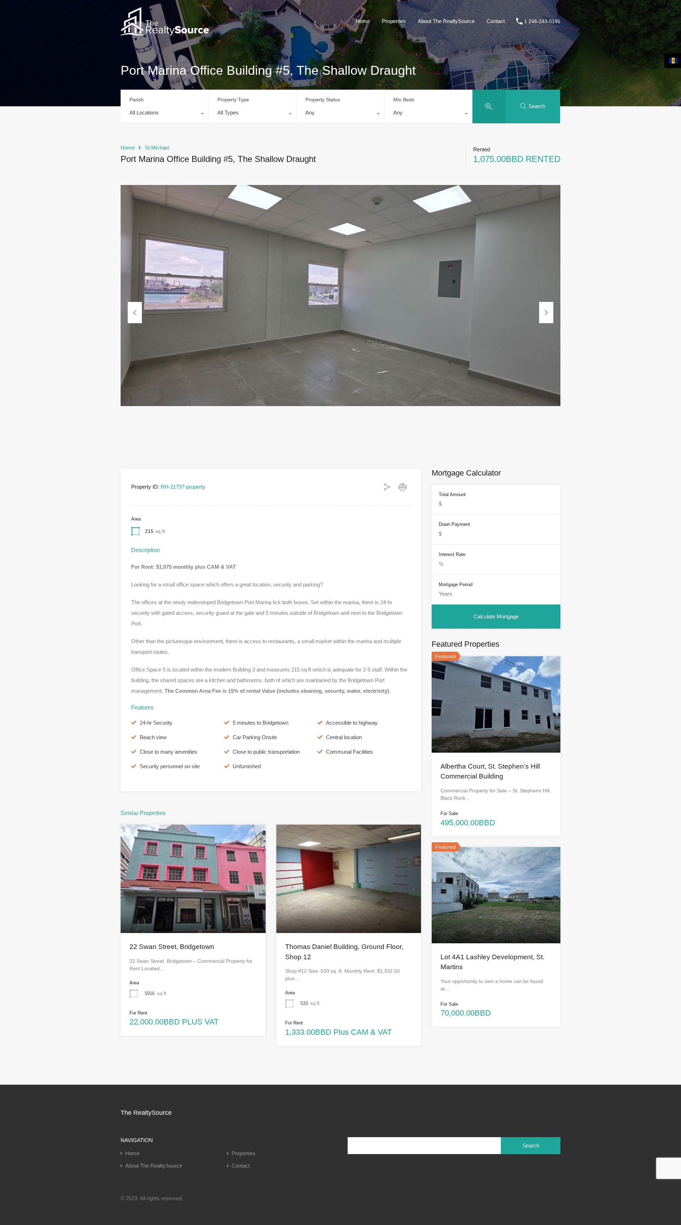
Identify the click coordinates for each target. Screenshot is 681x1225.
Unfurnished (247, 766)
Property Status (322, 99)
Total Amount (452, 494)
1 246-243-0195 (542, 21)
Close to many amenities (168, 752)
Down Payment (454, 524)
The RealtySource (146, 1112)
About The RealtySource (446, 21)
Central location (344, 737)
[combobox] (164, 114)
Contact (496, 21)
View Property (193, 911)
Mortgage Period (455, 584)
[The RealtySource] (165, 32)
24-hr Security (156, 723)
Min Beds (403, 99)
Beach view (153, 737)
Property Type (233, 99)
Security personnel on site (170, 766)
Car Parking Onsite (255, 737)
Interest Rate (452, 554)
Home (363, 21)
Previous (135, 312)
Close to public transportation (266, 752)
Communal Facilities (349, 752)
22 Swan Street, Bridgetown (171, 946)
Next (546, 312)
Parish (136, 99)
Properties (394, 21)
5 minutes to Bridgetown (260, 723)
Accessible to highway (352, 723)
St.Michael (157, 148)
